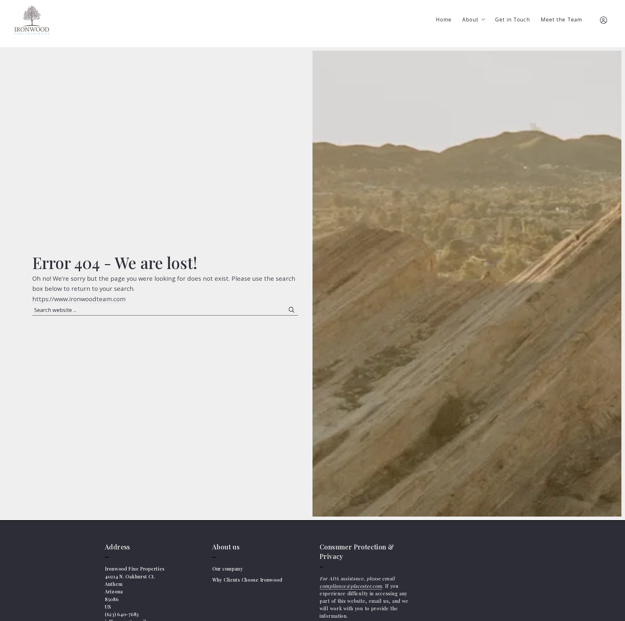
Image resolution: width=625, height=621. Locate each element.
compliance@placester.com (351, 586)
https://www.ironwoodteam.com (79, 299)
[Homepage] (31, 20)
